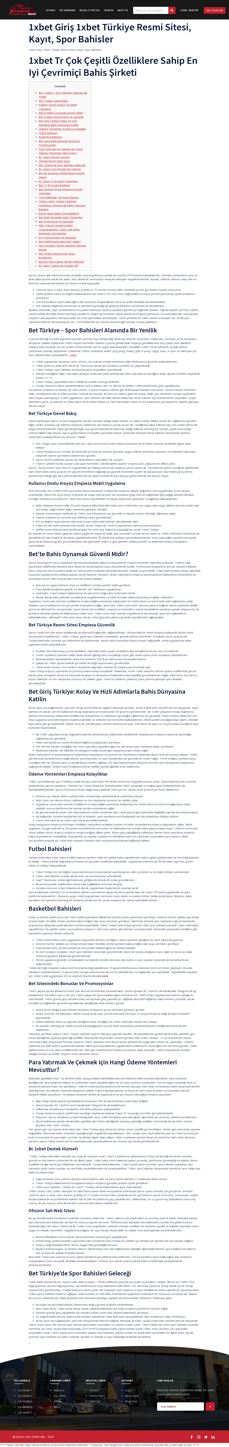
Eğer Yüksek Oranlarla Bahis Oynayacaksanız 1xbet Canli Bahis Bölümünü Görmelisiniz (59, 229)
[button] (214, 10)
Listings (50, 10)
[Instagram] (199, 1436)
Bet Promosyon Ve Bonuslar (56, 221)
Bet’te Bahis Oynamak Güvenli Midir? (61, 113)
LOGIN (183, 10)
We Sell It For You (89, 10)
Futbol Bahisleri (48, 133)
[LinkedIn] (213, 1436)
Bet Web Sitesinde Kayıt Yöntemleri (61, 217)
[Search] (172, 10)
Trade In (108, 10)
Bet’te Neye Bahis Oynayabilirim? (59, 213)
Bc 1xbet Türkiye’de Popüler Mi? (59, 265)
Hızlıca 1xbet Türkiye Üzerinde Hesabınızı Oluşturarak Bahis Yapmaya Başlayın (62, 205)
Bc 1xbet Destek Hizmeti (54, 157)
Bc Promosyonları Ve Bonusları (57, 237)
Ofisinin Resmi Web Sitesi (54, 161)
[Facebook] (192, 1436)
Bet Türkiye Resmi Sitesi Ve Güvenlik (61, 117)
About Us (122, 10)
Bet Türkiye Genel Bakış (53, 101)
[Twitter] (206, 1436)
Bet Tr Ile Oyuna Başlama (54, 185)
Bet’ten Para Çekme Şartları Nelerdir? (62, 261)
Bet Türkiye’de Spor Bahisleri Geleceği (62, 165)
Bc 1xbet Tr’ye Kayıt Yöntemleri (58, 181)
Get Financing (67, 10)
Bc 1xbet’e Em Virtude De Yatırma (60, 169)
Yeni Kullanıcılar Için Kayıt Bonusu (59, 197)
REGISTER (193, 10)
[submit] (210, 1406)
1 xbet (73, 355)
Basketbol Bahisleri (50, 137)
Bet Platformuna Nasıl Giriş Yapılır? (60, 241)
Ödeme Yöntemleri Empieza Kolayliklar (62, 129)
